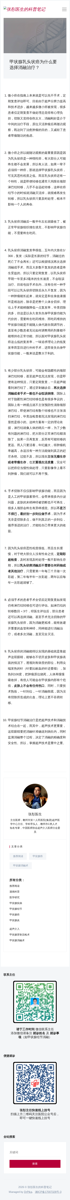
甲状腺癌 (38, 856)
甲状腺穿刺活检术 (20, 934)
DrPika (28, 1191)
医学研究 (15, 897)
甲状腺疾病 (16, 903)
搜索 (35, 1163)
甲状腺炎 (15, 920)
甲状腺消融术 (20, 865)
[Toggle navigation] (64, 10)
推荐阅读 (18, 856)
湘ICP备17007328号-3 (48, 1191)
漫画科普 (15, 891)
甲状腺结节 (16, 908)
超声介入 (15, 928)
